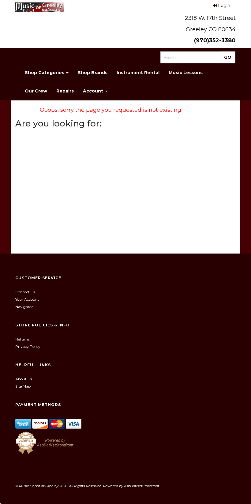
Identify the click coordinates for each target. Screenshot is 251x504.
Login (224, 5)
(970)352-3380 (215, 40)
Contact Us (25, 292)
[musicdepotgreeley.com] (39, 7)
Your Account (27, 299)
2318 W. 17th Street (210, 18)
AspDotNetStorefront (141, 486)
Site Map (23, 386)
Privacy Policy (27, 346)
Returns (22, 339)
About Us (23, 379)
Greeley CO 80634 (211, 29)
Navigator (24, 306)
